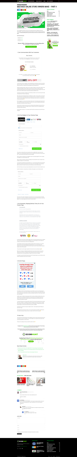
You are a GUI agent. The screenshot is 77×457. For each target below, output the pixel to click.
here (22, 37)
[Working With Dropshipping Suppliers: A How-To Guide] (21, 380)
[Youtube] (22, 448)
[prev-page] (17, 387)
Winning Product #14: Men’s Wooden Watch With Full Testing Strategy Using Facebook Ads (38, 372)
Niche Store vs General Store (40, 446)
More (44, 1)
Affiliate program (58, 456)
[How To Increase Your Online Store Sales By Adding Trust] (34, 443)
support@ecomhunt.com (23, 446)
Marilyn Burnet (49, 23)
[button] (59, 1)
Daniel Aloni (23, 406)
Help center (54, 456)
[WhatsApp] (23, 10)
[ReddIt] (25, 10)
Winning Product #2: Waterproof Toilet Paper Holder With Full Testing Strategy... (40, 451)
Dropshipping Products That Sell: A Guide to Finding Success (31, 385)
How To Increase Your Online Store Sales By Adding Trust (40, 443)
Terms (51, 456)
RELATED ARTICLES (20, 375)
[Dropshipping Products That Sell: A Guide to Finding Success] (31, 380)
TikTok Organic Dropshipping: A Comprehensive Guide (39, 385)
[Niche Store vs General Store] (34, 447)
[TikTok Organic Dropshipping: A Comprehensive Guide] (40, 380)
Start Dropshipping (31, 1)
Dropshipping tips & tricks (27, 3)
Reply (20, 404)
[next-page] (18, 387)
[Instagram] (20, 448)
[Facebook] (18, 10)
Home (17, 3)
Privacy (49, 456)
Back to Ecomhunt (50, 1)
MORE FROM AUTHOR (27, 375)
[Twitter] (20, 10)
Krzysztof (48, 32)
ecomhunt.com (24, 358)
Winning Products (39, 1)
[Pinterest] (21, 10)
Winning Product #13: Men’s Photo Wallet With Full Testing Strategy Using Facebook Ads (23, 372)
